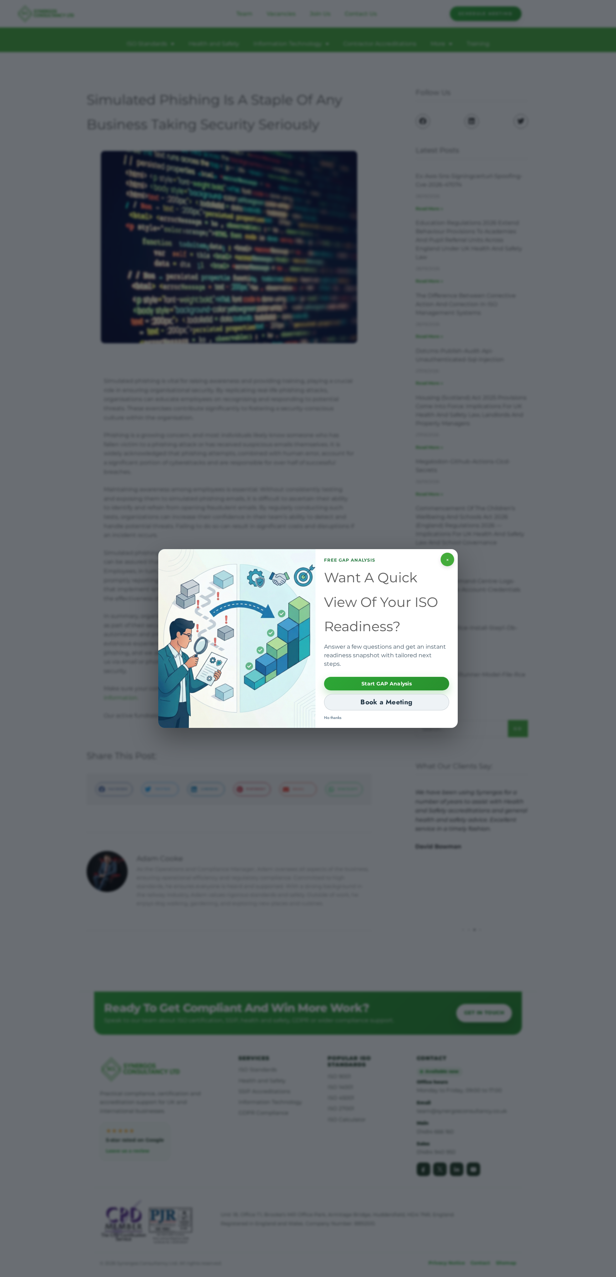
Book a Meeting (386, 702)
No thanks (333, 717)
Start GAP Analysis (386, 683)
